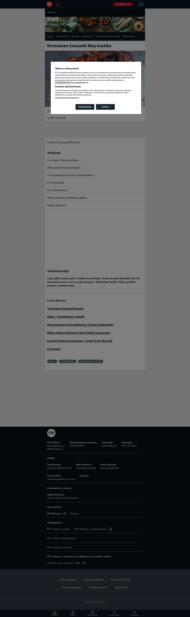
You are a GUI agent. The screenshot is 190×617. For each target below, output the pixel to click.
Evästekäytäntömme (63, 83)
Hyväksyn (105, 107)
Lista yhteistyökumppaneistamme (67, 98)
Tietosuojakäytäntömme (79, 83)
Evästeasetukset (85, 107)
